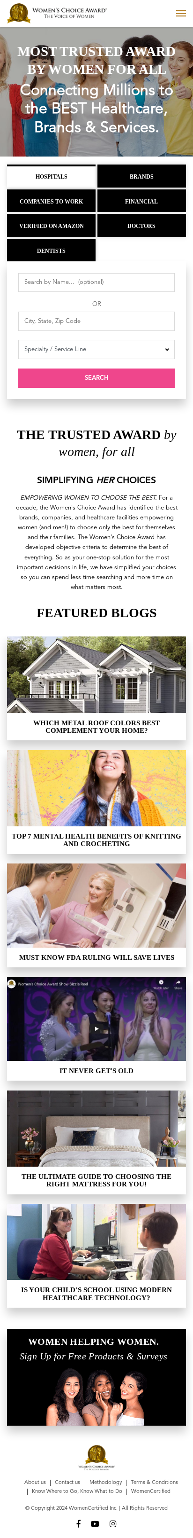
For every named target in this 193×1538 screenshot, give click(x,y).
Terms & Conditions (154, 1482)
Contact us (67, 1482)
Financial (141, 201)
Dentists (51, 251)
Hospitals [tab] (51, 176)
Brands (142, 176)
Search (97, 378)
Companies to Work (51, 201)
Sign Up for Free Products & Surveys (94, 1356)
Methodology (105, 1482)
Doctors (141, 226)
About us (35, 1482)
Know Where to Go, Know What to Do (77, 1491)
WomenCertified (151, 1491)
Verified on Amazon (51, 226)
